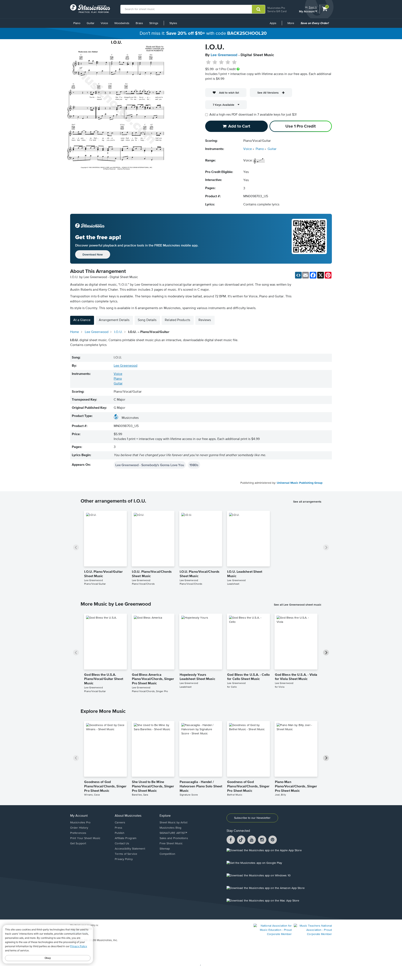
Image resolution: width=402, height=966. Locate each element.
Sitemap (165, 848)
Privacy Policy (124, 859)
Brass (139, 23)
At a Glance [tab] (81, 320)
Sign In (313, 7)
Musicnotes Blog (171, 827)
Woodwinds (121, 23)
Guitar (90, 23)
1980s (193, 465)
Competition (167, 854)
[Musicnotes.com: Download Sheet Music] (90, 8)
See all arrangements (307, 501)
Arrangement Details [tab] (114, 320)
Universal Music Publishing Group (299, 482)
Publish (119, 833)
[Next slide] (326, 547)
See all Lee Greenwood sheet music (297, 604)
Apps (273, 23)
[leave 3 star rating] (221, 62)
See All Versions (268, 92)
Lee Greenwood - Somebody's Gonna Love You (149, 465)
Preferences (78, 833)
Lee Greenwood (224, 55)
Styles (173, 23)
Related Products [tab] (177, 320)
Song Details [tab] (147, 320)
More (292, 25)
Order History (79, 827)
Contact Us (122, 843)
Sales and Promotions (174, 838)
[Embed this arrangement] (298, 275)
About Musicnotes (128, 816)
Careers (120, 822)
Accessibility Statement (130, 848)
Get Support (78, 843)
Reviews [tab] (204, 320)
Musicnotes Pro (276, 7)
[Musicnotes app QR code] (309, 239)
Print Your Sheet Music (85, 838)
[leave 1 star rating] (208, 62)
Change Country (79, 932)
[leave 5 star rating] (234, 62)
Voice (104, 23)
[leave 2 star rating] (215, 62)
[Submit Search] (258, 9)
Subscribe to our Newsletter (252, 817)
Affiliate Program (125, 838)
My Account (307, 11)
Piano (76, 23)
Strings (153, 23)
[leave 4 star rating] (228, 62)
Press (118, 827)
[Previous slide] (76, 547)
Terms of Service (126, 854)
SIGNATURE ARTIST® (173, 833)
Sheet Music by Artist (173, 822)
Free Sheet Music (171, 843)
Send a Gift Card (276, 11)
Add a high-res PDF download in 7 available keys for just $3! (253, 114)
